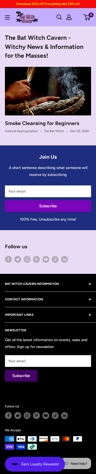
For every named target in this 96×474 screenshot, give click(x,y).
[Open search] (59, 17)
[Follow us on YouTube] (45, 259)
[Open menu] (7, 17)
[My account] (68, 17)
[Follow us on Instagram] (27, 259)
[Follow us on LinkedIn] (64, 259)
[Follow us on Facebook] (8, 259)
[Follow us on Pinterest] (36, 259)
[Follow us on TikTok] (55, 259)
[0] (87, 17)
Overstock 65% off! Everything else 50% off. (48, 4)
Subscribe (48, 206)
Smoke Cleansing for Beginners (42, 123)
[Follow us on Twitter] (17, 259)
